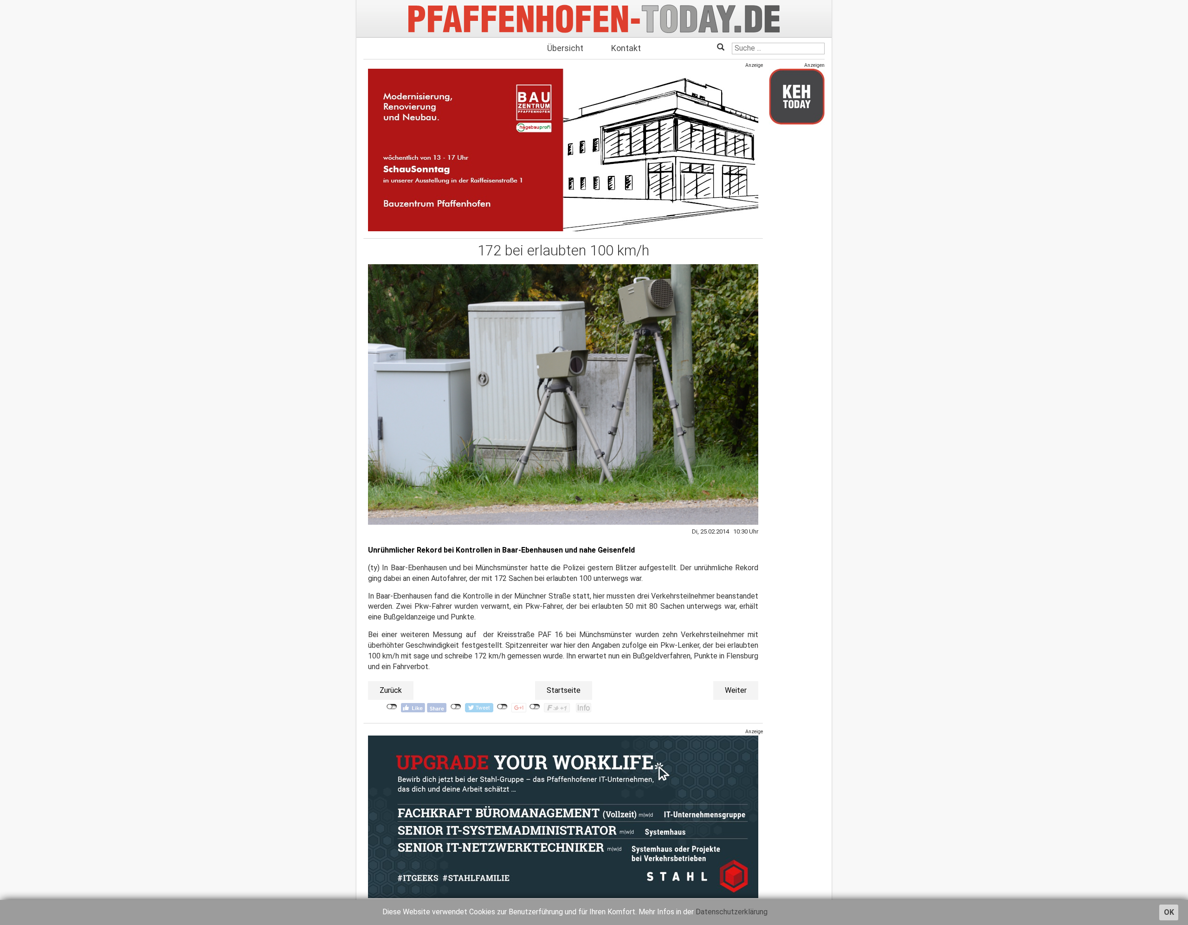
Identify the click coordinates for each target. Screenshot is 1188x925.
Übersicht (565, 48)
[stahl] (563, 816)
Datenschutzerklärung (732, 911)
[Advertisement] (797, 270)
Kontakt (626, 48)
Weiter (736, 690)
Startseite (564, 690)
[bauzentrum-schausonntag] (563, 150)
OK (1169, 912)
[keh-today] (797, 96)
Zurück (391, 690)
